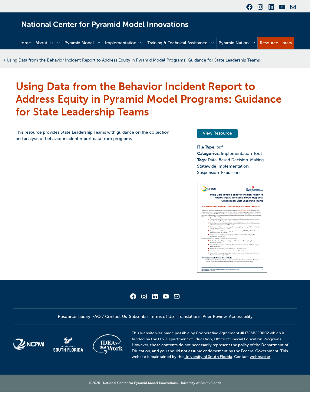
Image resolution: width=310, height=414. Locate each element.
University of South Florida (208, 356)
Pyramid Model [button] (79, 42)
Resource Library (276, 42)
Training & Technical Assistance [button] (177, 42)
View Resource (217, 133)
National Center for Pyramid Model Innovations (104, 24)
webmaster (260, 356)
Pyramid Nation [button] (234, 42)
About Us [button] (44, 42)
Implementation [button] (120, 42)
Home (24, 42)
